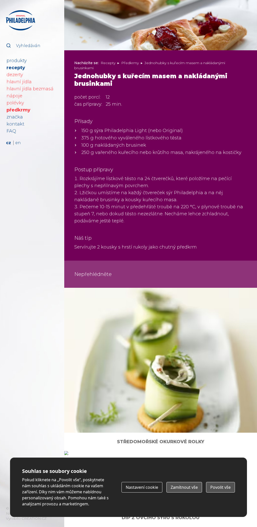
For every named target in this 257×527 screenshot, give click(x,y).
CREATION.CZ (34, 518)
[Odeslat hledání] (8, 45)
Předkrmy (130, 63)
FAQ (11, 131)
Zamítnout (184, 487)
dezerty (15, 74)
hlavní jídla (19, 82)
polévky (15, 103)
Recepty (108, 63)
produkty (17, 60)
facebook (58, 517)
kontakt (15, 124)
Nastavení (142, 487)
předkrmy (18, 110)
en (18, 142)
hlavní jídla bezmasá (30, 89)
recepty (16, 67)
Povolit (220, 487)
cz (8, 142)
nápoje (14, 96)
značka (15, 117)
